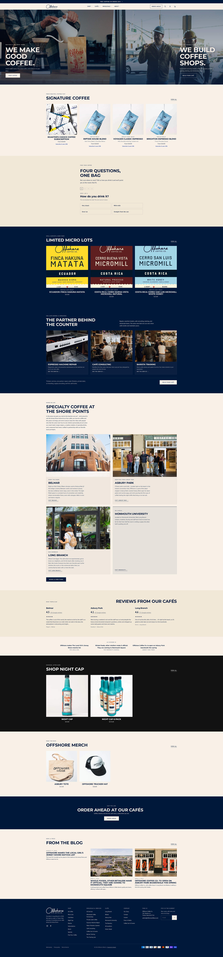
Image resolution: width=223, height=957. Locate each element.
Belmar (49, 608)
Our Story (126, 911)
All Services (90, 911)
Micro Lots (70, 914)
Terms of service (65, 947)
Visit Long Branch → (55, 570)
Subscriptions (71, 926)
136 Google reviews (56, 613)
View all (174, 100)
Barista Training (91, 934)
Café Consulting (91, 928)
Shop (89, 6)
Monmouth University (111, 920)
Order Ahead (157, 7)
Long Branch (141, 608)
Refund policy (49, 947)
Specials (70, 932)
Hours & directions (56, 579)
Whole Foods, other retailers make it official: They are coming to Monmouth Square (111, 647)
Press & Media (127, 920)
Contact (126, 914)
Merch (69, 929)
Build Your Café (168, 382)
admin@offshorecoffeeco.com (150, 918)
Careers (126, 917)
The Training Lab (91, 937)
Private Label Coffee (92, 919)
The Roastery (108, 923)
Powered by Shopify (111, 947)
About (116, 6)
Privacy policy (57, 947)
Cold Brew (70, 917)
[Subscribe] (174, 917)
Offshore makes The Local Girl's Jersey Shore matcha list (74, 647)
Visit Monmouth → (121, 569)
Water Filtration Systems (93, 925)
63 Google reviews (100, 613)
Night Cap (70, 920)
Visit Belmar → (53, 500)
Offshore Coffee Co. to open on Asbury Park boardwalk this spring (149, 647)
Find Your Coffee (72, 935)
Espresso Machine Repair (93, 922)
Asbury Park (97, 608)
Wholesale (106, 6)
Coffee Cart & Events (92, 931)
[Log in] (170, 6)
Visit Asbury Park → (121, 500)
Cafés (97, 6)
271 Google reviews (145, 613)
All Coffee (70, 911)
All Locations (108, 926)
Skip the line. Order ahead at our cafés (110, 2)
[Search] (165, 6)
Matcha (70, 923)
